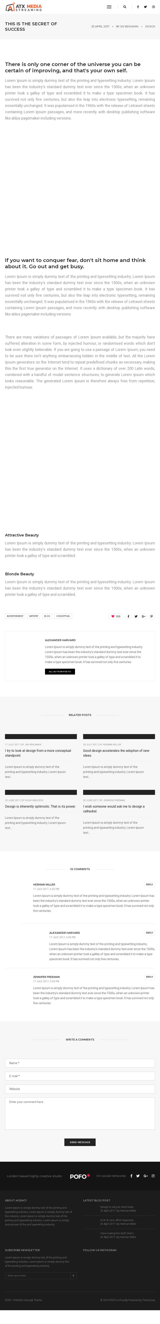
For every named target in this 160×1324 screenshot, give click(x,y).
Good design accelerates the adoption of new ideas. (116, 753)
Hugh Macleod (34, 800)
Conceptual (63, 616)
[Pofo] (24, 7)
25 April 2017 (100, 26)
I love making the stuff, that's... (118, 1233)
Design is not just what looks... (117, 1207)
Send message (80, 1142)
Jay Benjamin (129, 26)
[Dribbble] (152, 7)
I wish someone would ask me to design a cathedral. (114, 808)
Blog (47, 616)
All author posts (60, 671)
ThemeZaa (148, 1300)
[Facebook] (138, 7)
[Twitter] (145, 7)
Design (150, 26)
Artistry (33, 616)
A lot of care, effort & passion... (117, 1220)
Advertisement (15, 616)
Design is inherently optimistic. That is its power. (40, 806)
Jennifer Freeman (114, 800)
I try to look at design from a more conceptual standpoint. (38, 753)
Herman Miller (112, 744)
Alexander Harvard (60, 640)
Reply (149, 884)
